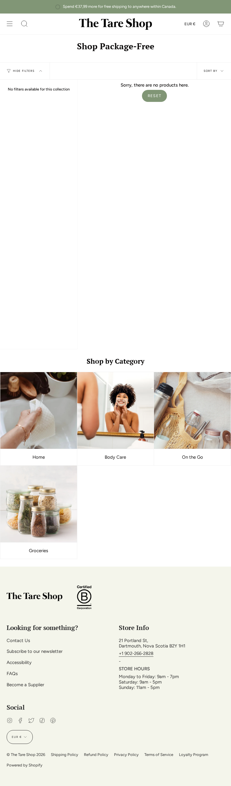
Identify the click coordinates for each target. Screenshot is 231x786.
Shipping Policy (64, 754)
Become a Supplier (25, 684)
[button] (24, 24)
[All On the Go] (192, 410)
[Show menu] (9, 24)
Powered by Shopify (24, 765)
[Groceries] (38, 504)
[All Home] (38, 410)
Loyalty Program (193, 754)
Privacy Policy (126, 754)
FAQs (12, 673)
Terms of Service (158, 754)
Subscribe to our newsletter (35, 651)
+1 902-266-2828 (136, 653)
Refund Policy (96, 754)
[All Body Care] (115, 410)
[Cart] (220, 24)
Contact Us (18, 640)
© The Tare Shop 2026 (26, 754)
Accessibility (19, 662)
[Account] (206, 24)
